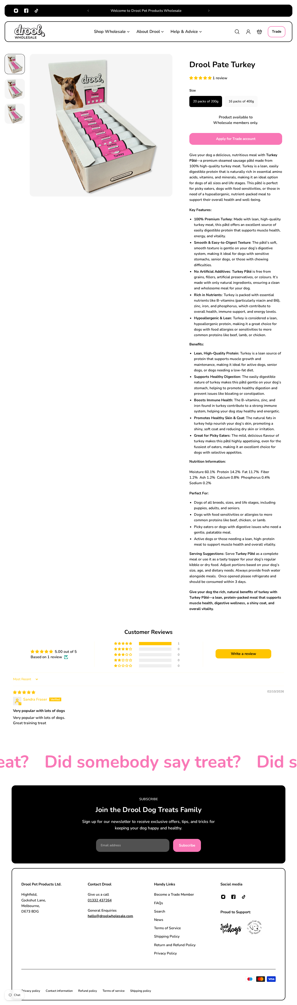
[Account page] (248, 32)
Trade (276, 31)
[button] (201, 78)
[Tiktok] (36, 11)
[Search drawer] (237, 32)
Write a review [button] (243, 653)
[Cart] (259, 32)
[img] (24, 692)
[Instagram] (16, 11)
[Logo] (29, 31)
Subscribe (187, 845)
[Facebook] (26, 11)
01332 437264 (100, 900)
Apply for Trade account (235, 138)
